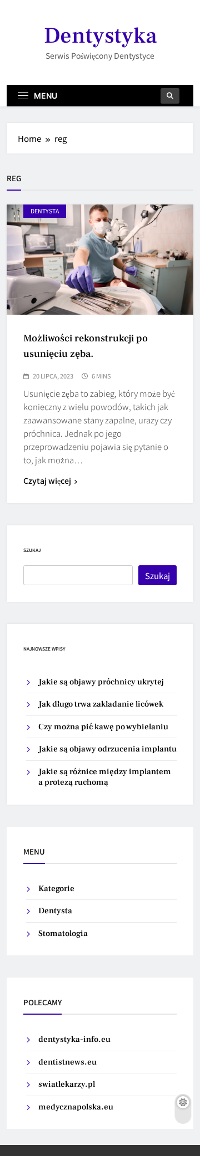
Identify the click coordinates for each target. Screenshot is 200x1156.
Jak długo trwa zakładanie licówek (100, 704)
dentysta (45, 211)
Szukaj (32, 550)
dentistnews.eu (67, 1062)
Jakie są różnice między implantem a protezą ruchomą (104, 776)
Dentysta (55, 911)
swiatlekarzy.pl (66, 1084)
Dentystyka (100, 36)
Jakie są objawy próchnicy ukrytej (101, 682)
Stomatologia (63, 933)
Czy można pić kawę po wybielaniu (103, 727)
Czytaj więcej (47, 480)
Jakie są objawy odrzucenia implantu (107, 749)
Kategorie (56, 888)
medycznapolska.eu (75, 1107)
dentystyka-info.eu (74, 1039)
